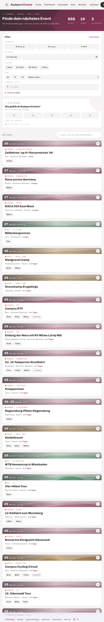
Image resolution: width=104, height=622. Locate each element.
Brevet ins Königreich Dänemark (27, 539)
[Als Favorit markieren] (98, 144)
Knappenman (14, 389)
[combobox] (80, 134)
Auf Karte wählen (13, 93)
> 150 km (44, 67)
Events (38, 4)
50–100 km (20, 67)
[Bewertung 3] (52, 115)
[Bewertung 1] (14, 115)
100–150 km (32, 67)
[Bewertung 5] (90, 115)
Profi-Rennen (49, 4)
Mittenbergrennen (17, 233)
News (73, 4)
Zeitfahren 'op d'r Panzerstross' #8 (29, 152)
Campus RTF (14, 308)
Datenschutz (57, 619)
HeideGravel (14, 437)
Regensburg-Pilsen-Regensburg (27, 410)
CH (22, 77)
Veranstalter (63, 4)
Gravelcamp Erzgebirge (21, 286)
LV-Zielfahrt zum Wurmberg (24, 513)
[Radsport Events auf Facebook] (78, 619)
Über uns (67, 619)
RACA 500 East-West (19, 206)
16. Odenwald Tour (18, 593)
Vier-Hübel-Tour (16, 486)
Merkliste (82, 4)
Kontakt (20, 619)
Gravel (53, 47)
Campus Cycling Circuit (21, 566)
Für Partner (11, 619)
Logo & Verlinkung (32, 619)
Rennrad (21, 47)
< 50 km (9, 67)
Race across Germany (20, 179)
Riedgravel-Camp (17, 259)
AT (15, 77)
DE (8, 77)
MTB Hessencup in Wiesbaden (26, 464)
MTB (85, 47)
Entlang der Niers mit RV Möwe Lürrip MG (33, 335)
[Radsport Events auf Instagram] (74, 619)
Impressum (46, 619)
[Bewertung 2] (33, 115)
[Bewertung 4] (71, 115)
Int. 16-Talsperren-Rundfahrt (25, 362)
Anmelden (94, 4)
